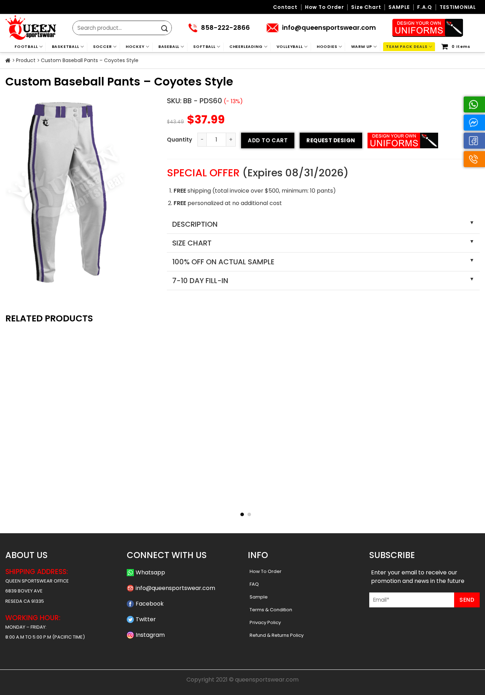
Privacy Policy (265, 622)
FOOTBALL (26, 46)
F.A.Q (424, 7)
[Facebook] (474, 141)
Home (8, 60)
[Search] (164, 28)
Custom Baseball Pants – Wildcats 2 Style (242, 499)
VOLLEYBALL (290, 46)
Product (26, 60)
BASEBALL (168, 46)
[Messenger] (474, 123)
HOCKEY (135, 46)
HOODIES (327, 46)
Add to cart (268, 140)
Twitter (146, 619)
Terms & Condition (271, 609)
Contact (285, 7)
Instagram (150, 635)
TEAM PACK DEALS (406, 46)
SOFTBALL (204, 46)
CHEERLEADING (246, 46)
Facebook (150, 604)
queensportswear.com (267, 679)
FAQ (254, 584)
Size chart (366, 7)
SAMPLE (399, 7)
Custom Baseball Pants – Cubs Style (50, 499)
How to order (324, 7)
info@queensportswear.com (175, 588)
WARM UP (361, 46)
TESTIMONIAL (458, 7)
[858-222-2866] (474, 159)
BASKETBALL (65, 46)
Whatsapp (150, 572)
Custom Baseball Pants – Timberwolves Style (146, 499)
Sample (259, 597)
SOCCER (102, 46)
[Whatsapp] (474, 104)
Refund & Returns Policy (277, 635)
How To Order (266, 571)
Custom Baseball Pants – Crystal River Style (338, 499)
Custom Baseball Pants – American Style (435, 499)
